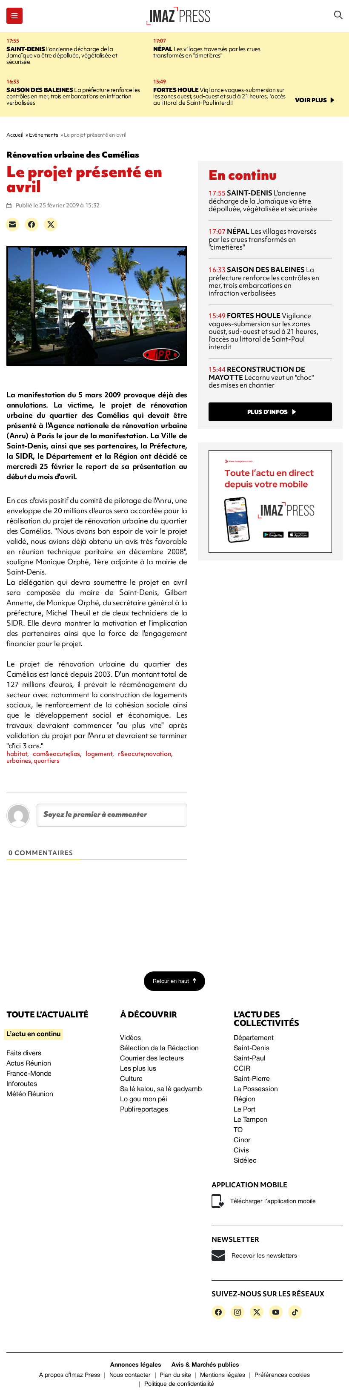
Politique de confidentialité (179, 1384)
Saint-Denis (251, 1048)
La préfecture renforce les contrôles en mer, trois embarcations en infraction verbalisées (73, 96)
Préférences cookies (282, 1375)
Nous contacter (130, 1375)
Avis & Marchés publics (205, 1365)
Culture (131, 1079)
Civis (241, 1151)
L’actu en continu (33, 1034)
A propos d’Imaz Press (69, 1375)
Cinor (242, 1140)
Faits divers (23, 1054)
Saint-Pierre (252, 1079)
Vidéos (130, 1038)
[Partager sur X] (50, 224)
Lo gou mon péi (143, 1100)
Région (244, 1100)
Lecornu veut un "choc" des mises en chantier (261, 377)
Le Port (244, 1110)
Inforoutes (21, 1084)
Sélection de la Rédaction (159, 1048)
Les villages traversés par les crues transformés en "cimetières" (206, 52)
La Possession (256, 1089)
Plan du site (175, 1375)
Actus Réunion (28, 1064)
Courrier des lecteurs (152, 1059)
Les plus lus (138, 1069)
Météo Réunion (29, 1094)
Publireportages (144, 1110)
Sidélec (245, 1161)
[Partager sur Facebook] (31, 224)
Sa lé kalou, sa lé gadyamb (161, 1089)
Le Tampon (250, 1120)
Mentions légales (222, 1375)
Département (254, 1038)
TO (238, 1130)
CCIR (242, 1069)
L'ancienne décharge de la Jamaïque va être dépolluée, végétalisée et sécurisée (61, 55)
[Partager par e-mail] (12, 224)
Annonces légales (135, 1365)
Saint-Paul (250, 1059)
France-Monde (28, 1074)
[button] (14, 16)
